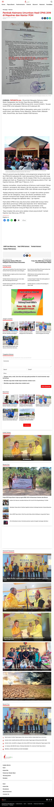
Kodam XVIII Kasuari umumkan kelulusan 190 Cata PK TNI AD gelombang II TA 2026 (29, 500)
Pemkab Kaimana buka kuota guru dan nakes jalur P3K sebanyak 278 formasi (13, 279)
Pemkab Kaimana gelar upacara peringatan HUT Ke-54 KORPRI (27, 419)
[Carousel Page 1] (23, 459)
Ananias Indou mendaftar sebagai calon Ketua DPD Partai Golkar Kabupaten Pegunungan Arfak (25, 455)
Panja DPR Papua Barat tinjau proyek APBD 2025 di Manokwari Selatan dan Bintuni (25, 497)
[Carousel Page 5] (30, 459)
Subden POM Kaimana (9, 249)
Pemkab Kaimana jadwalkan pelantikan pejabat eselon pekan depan (14, 284)
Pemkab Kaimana (36, 246)
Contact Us (6, 794)
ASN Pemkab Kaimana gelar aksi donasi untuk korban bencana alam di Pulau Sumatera (10, 347)
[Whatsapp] (50, 18)
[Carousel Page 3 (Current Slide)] (27, 459)
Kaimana (4, 18)
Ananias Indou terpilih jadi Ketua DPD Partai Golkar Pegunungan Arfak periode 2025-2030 (26, 740)
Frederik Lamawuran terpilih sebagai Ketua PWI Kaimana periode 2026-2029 (25, 332)
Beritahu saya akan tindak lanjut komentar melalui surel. (20, 380)
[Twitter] (27, 255)
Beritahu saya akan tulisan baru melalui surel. (17, 383)
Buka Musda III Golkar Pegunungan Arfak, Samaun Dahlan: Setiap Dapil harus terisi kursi (25, 737)
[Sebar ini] (42, 18)
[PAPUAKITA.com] (27, 1)
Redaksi (5, 778)
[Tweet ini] (45, 18)
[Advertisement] (27, 125)
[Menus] (3, 1)
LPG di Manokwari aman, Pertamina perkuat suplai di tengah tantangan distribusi (29, 521)
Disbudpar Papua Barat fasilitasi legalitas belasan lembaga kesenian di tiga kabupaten (30, 507)
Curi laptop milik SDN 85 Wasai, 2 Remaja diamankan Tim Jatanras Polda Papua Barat (25, 746)
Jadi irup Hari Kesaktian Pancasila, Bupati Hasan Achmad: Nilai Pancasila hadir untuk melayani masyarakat (14, 270)
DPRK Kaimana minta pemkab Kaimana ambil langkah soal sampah (38, 275)
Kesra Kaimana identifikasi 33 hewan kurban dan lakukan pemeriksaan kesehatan (39, 270)
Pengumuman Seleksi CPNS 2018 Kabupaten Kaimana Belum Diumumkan (14, 261)
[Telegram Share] (47, 18)
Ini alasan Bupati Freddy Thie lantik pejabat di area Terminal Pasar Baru (38, 279)
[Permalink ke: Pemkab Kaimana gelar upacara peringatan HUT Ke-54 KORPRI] (27, 413)
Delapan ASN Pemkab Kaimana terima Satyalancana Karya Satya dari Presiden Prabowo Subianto (43, 332)
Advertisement (7, 791)
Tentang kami (7, 775)
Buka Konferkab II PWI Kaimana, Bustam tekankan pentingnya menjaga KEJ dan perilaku (10, 332)
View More (27, 425)
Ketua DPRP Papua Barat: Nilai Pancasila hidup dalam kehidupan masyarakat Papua (30, 514)
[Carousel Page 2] (25, 459)
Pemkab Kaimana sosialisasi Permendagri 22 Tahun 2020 (38, 284)
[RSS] (30, 255)
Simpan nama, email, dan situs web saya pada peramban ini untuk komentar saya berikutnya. (26, 377)
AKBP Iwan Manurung (9, 246)
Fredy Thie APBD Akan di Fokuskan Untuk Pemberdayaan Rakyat (41, 261)
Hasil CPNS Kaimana (23, 246)
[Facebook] (24, 255)
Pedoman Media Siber (9, 773)
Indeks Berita (6, 765)
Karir (4, 767)
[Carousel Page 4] (28, 459)
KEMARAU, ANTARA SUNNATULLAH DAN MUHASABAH (16, 748)
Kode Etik (5, 770)
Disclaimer (6, 789)
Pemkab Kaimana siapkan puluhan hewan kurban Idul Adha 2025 (14, 275)
